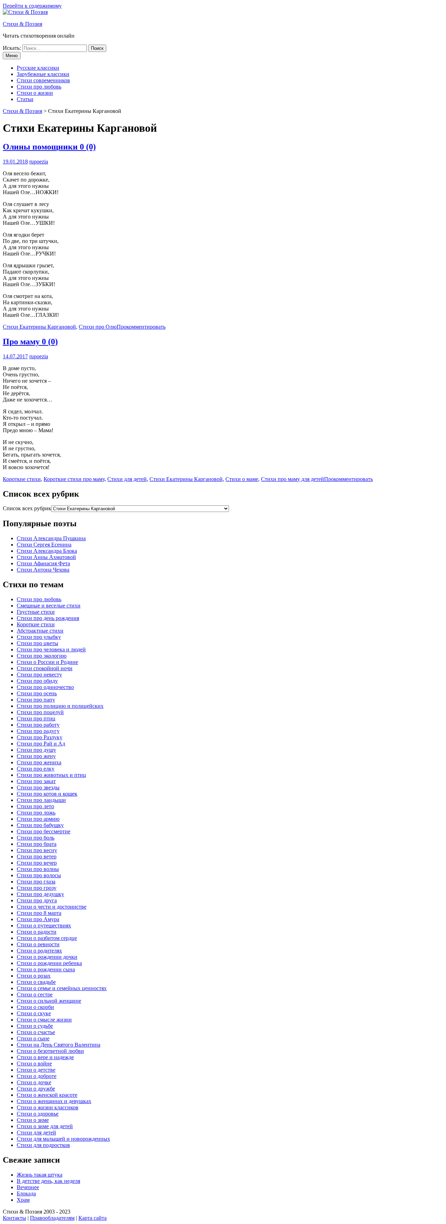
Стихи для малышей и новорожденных (63, 1139)
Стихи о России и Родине (47, 662)
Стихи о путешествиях (44, 925)
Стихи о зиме (33, 1120)
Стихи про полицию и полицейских (60, 706)
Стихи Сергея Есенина (44, 545)
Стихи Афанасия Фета (43, 563)
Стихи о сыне (33, 1038)
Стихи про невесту (39, 675)
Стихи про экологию (42, 656)
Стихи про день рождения (48, 618)
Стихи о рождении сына (46, 969)
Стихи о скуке (34, 1013)
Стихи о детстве (36, 1070)
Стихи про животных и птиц (51, 775)
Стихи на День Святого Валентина (58, 1045)
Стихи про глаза (36, 882)
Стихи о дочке (34, 1082)
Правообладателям (52, 1218)
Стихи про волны (38, 869)
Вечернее (28, 1187)
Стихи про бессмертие (43, 831)
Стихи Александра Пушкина (51, 538)
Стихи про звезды (38, 787)
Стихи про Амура (38, 919)
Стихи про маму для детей (292, 479)
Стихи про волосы (39, 875)
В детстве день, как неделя (48, 1181)
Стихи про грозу (36, 888)
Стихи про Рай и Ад (41, 744)
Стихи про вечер (37, 863)
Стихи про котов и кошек (47, 794)
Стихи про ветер (36, 856)
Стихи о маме (241, 479)
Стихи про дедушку (40, 894)
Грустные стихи (36, 612)
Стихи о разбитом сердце (47, 938)
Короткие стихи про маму (74, 479)
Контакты (14, 1218)
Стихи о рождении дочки (47, 957)
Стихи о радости (36, 932)
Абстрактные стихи (40, 631)
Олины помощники (49, 146)
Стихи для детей (127, 479)
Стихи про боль (35, 838)
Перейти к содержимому (32, 6)
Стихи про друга (37, 900)
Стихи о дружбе (36, 1089)
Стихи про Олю (98, 327)
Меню (12, 55)
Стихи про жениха (39, 762)
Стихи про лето (35, 806)
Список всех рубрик (27, 508)
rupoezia (38, 162)
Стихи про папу (36, 700)
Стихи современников (43, 80)
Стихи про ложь (36, 813)
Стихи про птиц (36, 718)
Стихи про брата (36, 844)
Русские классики (38, 68)
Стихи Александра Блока (47, 551)
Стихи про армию (38, 819)
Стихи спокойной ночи (44, 668)
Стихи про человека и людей (51, 649)
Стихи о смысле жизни (44, 1020)
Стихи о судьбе (35, 1026)
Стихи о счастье (36, 1032)
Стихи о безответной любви (50, 1051)
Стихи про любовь (39, 87)
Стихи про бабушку (40, 825)
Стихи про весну (37, 850)
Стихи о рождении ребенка (49, 963)
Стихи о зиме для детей (45, 1126)
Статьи (25, 99)
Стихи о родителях (39, 951)
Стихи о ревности (38, 944)
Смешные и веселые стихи (48, 606)
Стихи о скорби (35, 1007)
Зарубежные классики (43, 74)
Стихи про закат (36, 781)
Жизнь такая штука (39, 1175)
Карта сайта (92, 1218)
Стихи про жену (36, 756)
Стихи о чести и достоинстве (51, 907)
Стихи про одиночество (45, 687)
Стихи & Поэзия (22, 24)
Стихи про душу (36, 750)
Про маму (30, 341)
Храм (23, 1200)
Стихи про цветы (37, 643)
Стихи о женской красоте (47, 1095)
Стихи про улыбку (39, 637)
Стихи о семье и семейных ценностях (62, 988)
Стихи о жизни (35, 93)
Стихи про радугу (38, 731)
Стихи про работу (38, 725)
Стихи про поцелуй (40, 712)
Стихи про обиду (37, 681)
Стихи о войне (34, 1063)
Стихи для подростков (43, 1145)
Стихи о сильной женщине (49, 1001)
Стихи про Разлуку (39, 737)
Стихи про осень (37, 693)
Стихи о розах (34, 976)
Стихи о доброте (36, 1076)
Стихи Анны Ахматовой (46, 557)
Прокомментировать (141, 327)
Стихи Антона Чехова (43, 570)
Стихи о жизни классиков (47, 1107)
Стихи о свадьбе (36, 982)
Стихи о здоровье (38, 1114)
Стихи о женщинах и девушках (54, 1101)
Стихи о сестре (35, 994)
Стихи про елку (35, 769)
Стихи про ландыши (41, 800)
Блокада (26, 1193)
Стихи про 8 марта (39, 913)
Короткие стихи (22, 479)
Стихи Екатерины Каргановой (39, 327)
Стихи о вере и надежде (45, 1057)
